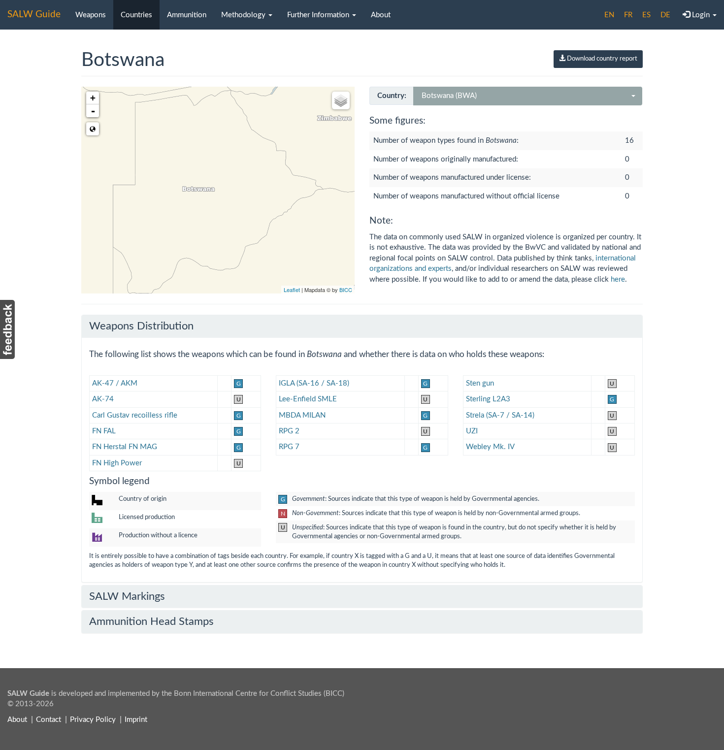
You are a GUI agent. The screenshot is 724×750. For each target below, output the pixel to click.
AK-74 (103, 399)
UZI (472, 431)
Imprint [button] (136, 719)
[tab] (362, 326)
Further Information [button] (319, 15)
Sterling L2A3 (488, 399)
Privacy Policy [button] (93, 719)
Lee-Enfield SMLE (308, 399)
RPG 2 (289, 431)
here (618, 279)
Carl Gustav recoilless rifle (134, 415)
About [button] (381, 15)
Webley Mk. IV (490, 447)
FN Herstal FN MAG (124, 447)
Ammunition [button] (186, 15)
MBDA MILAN (302, 415)
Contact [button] (48, 719)
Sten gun (480, 383)
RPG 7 (289, 447)
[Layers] (341, 100)
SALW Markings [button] (127, 596)
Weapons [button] (90, 15)
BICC (345, 289)
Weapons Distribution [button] (141, 326)
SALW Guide (34, 14)
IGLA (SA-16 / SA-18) (314, 383)
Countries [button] (136, 15)
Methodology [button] (244, 15)
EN (609, 15)
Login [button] (701, 15)
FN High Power (117, 463)
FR (628, 15)
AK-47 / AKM (114, 383)
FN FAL (104, 431)
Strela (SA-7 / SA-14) (500, 415)
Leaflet (292, 289)
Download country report (601, 59)
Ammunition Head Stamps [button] (151, 621)
